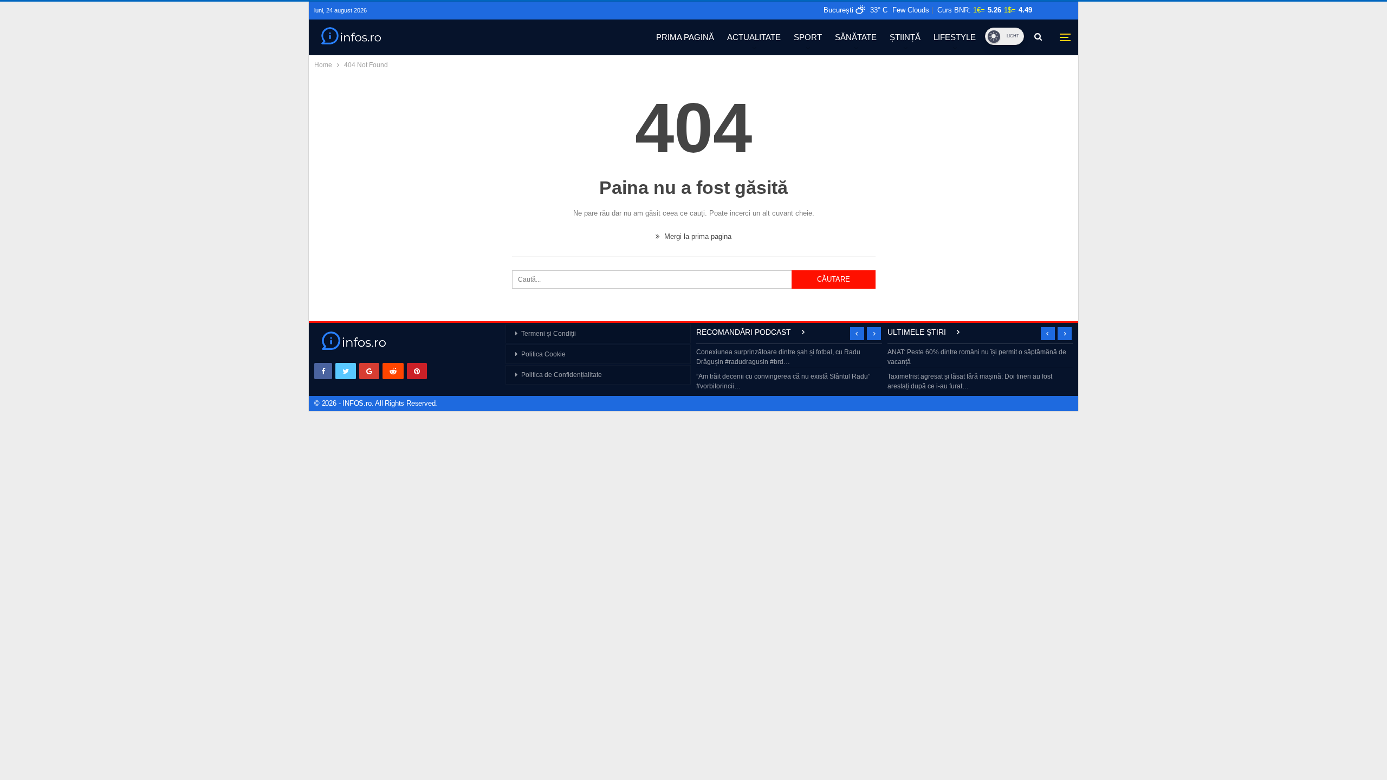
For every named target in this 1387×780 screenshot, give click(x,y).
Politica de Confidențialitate (561, 375)
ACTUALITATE (754, 37)
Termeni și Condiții (548, 333)
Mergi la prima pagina (696, 236)
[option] (789, 370)
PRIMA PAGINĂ (685, 37)
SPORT (808, 37)
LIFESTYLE (955, 37)
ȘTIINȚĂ (905, 37)
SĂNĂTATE (856, 37)
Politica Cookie (543, 354)
